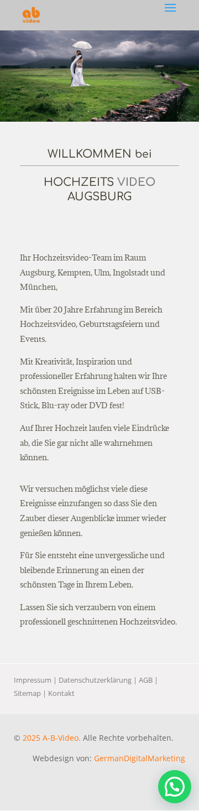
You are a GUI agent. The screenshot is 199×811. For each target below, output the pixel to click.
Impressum (32, 680)
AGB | (148, 680)
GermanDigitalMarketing (139, 758)
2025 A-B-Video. (52, 737)
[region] (99, 76)
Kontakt (61, 693)
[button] (174, 786)
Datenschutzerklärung (95, 680)
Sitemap (27, 693)
